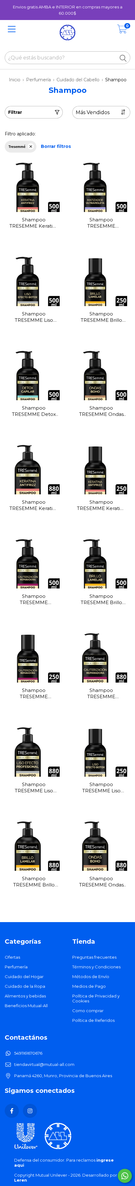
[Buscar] (123, 58)
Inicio (14, 80)
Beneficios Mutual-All (26, 1005)
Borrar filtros (56, 146)
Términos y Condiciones (96, 966)
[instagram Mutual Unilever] (30, 1111)
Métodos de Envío (90, 976)
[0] (122, 31)
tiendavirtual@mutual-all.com (44, 1064)
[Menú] (12, 29)
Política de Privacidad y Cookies (96, 998)
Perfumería (38, 80)
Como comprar (88, 1010)
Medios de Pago (89, 986)
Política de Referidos (93, 1020)
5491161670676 (28, 1053)
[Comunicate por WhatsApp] (125, 1176)
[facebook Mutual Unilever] (12, 1111)
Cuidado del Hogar (24, 976)
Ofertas (12, 957)
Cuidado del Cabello (78, 80)
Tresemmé (16, 147)
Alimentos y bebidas (25, 995)
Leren (20, 1180)
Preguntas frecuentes (94, 957)
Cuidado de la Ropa (25, 986)
